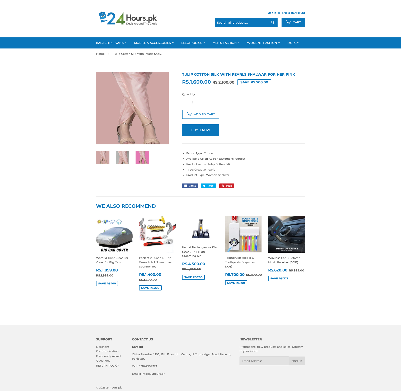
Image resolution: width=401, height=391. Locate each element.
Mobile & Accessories (153, 43)
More (292, 43)
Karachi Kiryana (110, 43)
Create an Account (293, 12)
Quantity (188, 94)
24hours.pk (114, 387)
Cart (296, 22)
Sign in (272, 12)
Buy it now (200, 130)
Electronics (192, 43)
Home (100, 53)
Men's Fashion (225, 43)
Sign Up (297, 361)
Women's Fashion (262, 43)
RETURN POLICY (107, 365)
